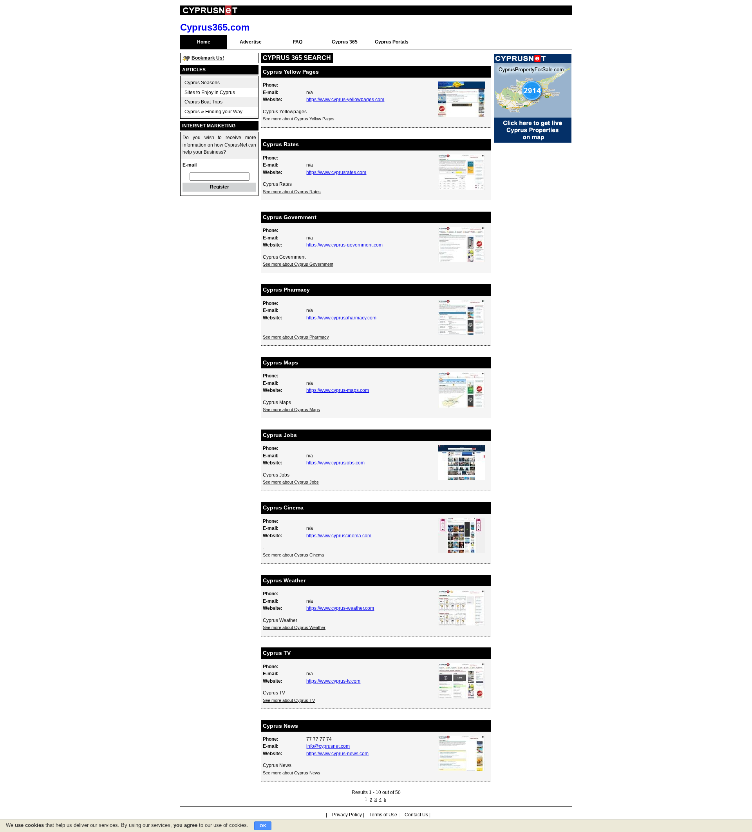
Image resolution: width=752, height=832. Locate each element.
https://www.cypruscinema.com (338, 535)
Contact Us (416, 814)
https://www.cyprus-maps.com (337, 390)
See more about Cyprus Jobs (291, 482)
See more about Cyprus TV (289, 700)
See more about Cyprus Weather (294, 627)
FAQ (297, 42)
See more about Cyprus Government (298, 264)
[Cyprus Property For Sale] (532, 141)
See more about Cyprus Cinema (293, 555)
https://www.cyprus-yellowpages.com (345, 99)
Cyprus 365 (345, 42)
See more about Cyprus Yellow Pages (298, 118)
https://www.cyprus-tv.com (333, 681)
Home (203, 42)
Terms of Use (383, 814)
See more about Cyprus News (291, 772)
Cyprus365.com (214, 27)
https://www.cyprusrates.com (336, 172)
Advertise (251, 42)
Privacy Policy (347, 814)
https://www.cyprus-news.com (337, 753)
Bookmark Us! (208, 58)
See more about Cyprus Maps (291, 409)
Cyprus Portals (392, 42)
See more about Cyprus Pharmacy (296, 337)
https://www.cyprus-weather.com (340, 608)
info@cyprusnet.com (328, 746)
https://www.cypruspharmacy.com (341, 318)
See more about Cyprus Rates (292, 191)
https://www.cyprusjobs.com (335, 463)
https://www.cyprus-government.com (344, 245)
